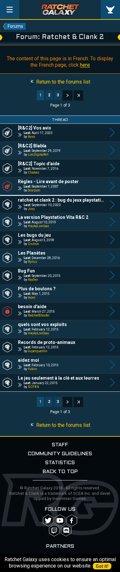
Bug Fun (26, 270)
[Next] (67, 95)
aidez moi (28, 360)
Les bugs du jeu (34, 235)
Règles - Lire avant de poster (48, 181)
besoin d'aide (32, 306)
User (110, 9)
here (85, 65)
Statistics (60, 462)
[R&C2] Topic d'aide (39, 163)
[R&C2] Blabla (32, 145)
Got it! (102, 566)
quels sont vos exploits (42, 324)
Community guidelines (60, 453)
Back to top (60, 471)
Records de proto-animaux (46, 342)
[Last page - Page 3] (78, 95)
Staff (60, 444)
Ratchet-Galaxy (60, 9)
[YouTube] (60, 520)
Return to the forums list (62, 82)
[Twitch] (54, 530)
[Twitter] (48, 520)
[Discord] (66, 530)
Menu (9, 9)
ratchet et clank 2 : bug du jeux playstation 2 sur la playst (61, 200)
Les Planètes (31, 253)
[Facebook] (72, 520)
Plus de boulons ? (37, 288)
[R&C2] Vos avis (34, 127)
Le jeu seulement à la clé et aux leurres (58, 378)
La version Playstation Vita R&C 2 (53, 217)
